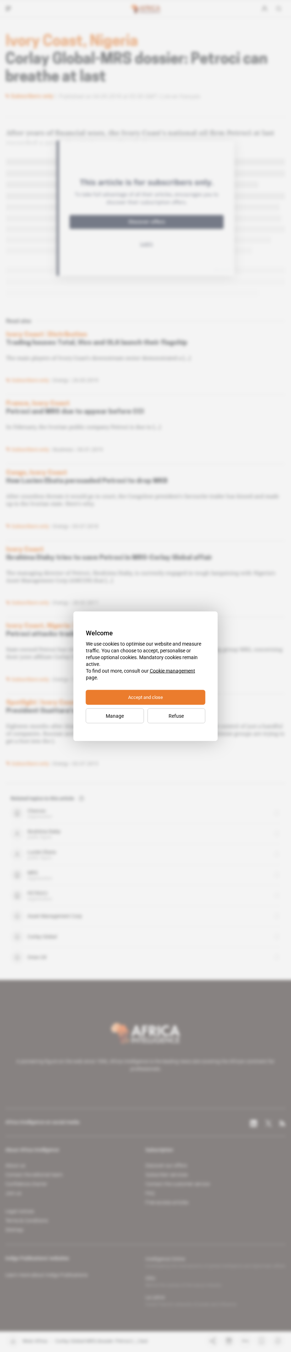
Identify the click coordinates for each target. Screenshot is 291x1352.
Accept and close (145, 697)
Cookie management (172, 670)
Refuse (176, 715)
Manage (115, 715)
